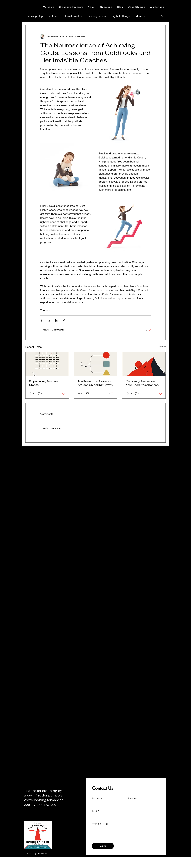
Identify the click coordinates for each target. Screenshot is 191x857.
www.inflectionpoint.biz (43, 795)
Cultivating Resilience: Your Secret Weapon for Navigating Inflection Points (142, 383)
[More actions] (149, 36)
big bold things (121, 16)
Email (94, 811)
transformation (74, 16)
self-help (54, 16)
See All (162, 346)
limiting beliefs (97, 16)
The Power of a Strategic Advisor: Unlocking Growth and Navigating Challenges (95, 383)
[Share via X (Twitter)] (49, 320)
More (138, 16)
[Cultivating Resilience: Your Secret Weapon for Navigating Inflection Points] (143, 364)
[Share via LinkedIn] (56, 320)
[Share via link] (63, 320)
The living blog (34, 16)
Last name (132, 798)
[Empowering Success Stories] (47, 364)
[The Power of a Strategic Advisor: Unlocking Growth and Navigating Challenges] (95, 364)
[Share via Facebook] (41, 320)
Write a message (100, 824)
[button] (161, 16)
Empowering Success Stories (43, 383)
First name (97, 798)
